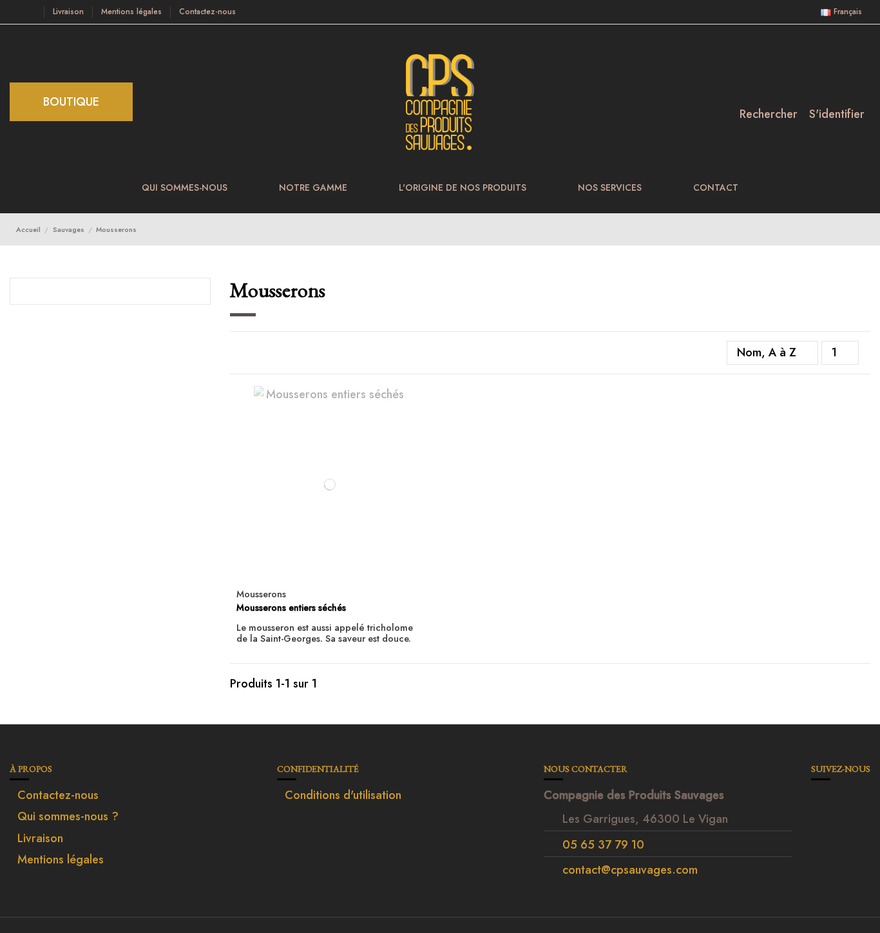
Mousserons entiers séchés (291, 607)
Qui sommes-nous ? (68, 816)
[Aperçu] (330, 576)
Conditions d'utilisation (343, 795)
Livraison (69, 11)
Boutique (71, 101)
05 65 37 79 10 (603, 844)
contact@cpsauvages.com (630, 869)
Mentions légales (132, 11)
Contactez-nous (207, 11)
